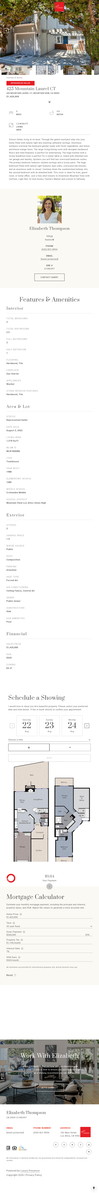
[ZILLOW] (88, 1144)
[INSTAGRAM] (64, 1144)
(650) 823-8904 (49, 249)
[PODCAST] (88, 1151)
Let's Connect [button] (49, 1088)
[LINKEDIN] (72, 1144)
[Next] (87, 725)
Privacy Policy (34, 1175)
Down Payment (14, 932)
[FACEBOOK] (55, 1144)
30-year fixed (13, 926)
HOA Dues (11, 957)
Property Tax (12, 940)
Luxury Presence (30, 1170)
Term (8, 923)
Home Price (12, 914)
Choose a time (15, 740)
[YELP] (80, 1144)
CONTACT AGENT (49, 277)
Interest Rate (13, 948)
